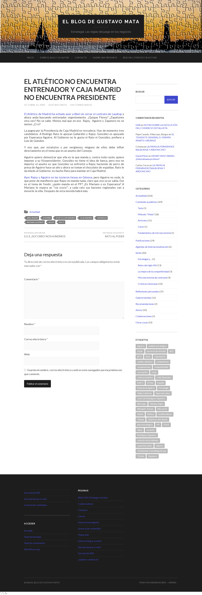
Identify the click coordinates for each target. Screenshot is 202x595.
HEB (138, 124)
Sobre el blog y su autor (54, 57)
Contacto (81, 57)
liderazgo (141, 404)
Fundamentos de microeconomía (154, 232)
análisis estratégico (157, 346)
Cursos (81, 516)
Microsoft (162, 409)
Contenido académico (147, 201)
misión (140, 414)
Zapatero (152, 456)
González (102, 218)
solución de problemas (147, 440)
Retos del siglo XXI (147, 265)
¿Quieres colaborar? (88, 559)
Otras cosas (142, 322)
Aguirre (47, 218)
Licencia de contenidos (35, 505)
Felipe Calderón (144, 393)
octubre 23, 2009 (34, 105)
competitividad (161, 367)
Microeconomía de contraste (152, 277)
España (160, 383)
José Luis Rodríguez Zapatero (151, 398)
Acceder (28, 530)
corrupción (142, 372)
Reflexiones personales (147, 291)
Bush (148, 356)
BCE (172, 351)
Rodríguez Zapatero (146, 435)
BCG (139, 356)
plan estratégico (145, 424)
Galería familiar (143, 297)
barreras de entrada (156, 351)
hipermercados (163, 393)
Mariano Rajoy (156, 404)
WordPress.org (32, 549)
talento (159, 445)
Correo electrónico (36, 339)
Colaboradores (85, 503)
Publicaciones (143, 240)
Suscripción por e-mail (35, 498)
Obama (140, 419)
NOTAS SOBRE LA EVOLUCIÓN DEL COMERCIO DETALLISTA (156, 126)
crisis (154, 372)
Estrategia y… (145, 259)
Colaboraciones (144, 316)
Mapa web (83, 534)
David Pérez (142, 155)
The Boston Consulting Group (151, 451)
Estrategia (163, 388)
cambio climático (145, 361)
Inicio (30, 57)
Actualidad (34, 212)
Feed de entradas (32, 536)
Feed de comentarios (34, 543)
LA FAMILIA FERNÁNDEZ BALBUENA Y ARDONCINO (155, 148)
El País (150, 383)
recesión (150, 430)
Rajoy (51, 222)
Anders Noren (158, 582)
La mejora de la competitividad (153, 271)
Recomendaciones (145, 303)
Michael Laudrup (35, 222)
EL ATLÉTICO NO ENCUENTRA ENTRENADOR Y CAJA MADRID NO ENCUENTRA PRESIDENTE (72, 89)
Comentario (31, 279)
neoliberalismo (165, 414)
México (150, 414)
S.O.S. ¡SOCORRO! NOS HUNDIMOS (44, 235)
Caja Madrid (86, 218)
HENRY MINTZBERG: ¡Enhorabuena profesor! (155, 157)
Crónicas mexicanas (148, 283)
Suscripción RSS (32, 492)
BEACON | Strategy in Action (140, 57)
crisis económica (145, 377)
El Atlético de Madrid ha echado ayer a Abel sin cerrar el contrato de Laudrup (73, 114)
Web (27, 354)
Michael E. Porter (145, 409)
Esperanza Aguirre (146, 388)
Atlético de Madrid (65, 218)
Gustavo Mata (58, 105)
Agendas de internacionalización (152, 246)
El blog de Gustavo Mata (101, 21)
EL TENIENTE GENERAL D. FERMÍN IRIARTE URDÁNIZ (155, 137)
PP (158, 424)
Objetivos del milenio (158, 419)
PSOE (166, 424)
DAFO (140, 383)
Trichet (140, 456)
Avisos (139, 310)
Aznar (140, 351)
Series (139, 252)
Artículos (142, 220)
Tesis (140, 208)
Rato (61, 222)
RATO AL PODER (113, 235)
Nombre (29, 324)
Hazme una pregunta (105, 57)
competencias (143, 367)
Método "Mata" (146, 214)
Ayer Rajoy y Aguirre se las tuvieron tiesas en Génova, (58, 177)
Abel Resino (32, 218)
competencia (163, 361)
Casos (141, 226)
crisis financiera (164, 377)
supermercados (144, 445)
